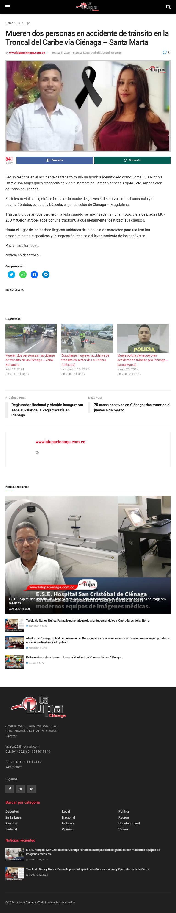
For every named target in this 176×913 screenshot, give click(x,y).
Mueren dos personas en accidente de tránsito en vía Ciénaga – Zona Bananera (30, 360)
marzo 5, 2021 (61, 52)
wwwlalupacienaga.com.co (27, 52)
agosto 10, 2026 (37, 648)
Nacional (68, 817)
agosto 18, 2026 (20, 609)
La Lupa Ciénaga (25, 902)
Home (9, 23)
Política (124, 811)
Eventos (11, 823)
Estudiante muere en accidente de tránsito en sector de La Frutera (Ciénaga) (85, 360)
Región (123, 817)
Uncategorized (129, 823)
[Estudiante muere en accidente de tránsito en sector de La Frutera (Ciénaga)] (87, 338)
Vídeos (123, 829)
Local (106, 52)
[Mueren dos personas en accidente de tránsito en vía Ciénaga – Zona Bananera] (31, 338)
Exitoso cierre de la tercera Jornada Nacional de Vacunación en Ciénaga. (73, 657)
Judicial (96, 52)
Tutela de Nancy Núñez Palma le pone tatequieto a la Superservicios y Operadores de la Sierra (87, 620)
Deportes (12, 811)
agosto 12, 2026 (37, 626)
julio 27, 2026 (36, 663)
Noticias (116, 52)
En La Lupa (23, 23)
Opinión (68, 829)
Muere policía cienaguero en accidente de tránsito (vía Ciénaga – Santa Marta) (142, 360)
